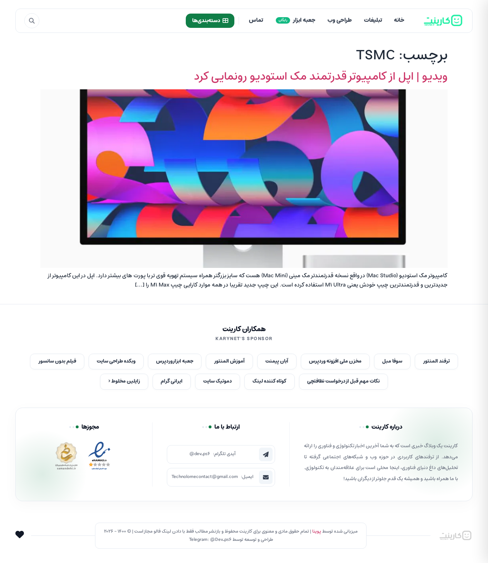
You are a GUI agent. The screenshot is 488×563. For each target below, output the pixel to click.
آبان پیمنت (276, 361)
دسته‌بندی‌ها (206, 20)
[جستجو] (32, 20)
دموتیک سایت (217, 381)
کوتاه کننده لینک (270, 381)
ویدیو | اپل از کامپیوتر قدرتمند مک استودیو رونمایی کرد (321, 77)
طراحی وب (340, 20)
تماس (256, 20)
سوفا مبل (392, 361)
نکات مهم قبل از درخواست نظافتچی (343, 381)
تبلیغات (373, 20)
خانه (399, 20)
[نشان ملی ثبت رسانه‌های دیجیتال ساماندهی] (66, 458)
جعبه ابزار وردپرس (174, 361)
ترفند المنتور (436, 361)
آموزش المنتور (229, 361)
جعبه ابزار (297, 20)
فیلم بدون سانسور (57, 361)
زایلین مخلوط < (124, 381)
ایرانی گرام (172, 381)
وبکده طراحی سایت (116, 361)
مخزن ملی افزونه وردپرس (335, 361)
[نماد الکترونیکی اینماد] (99, 458)
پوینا (316, 531)
